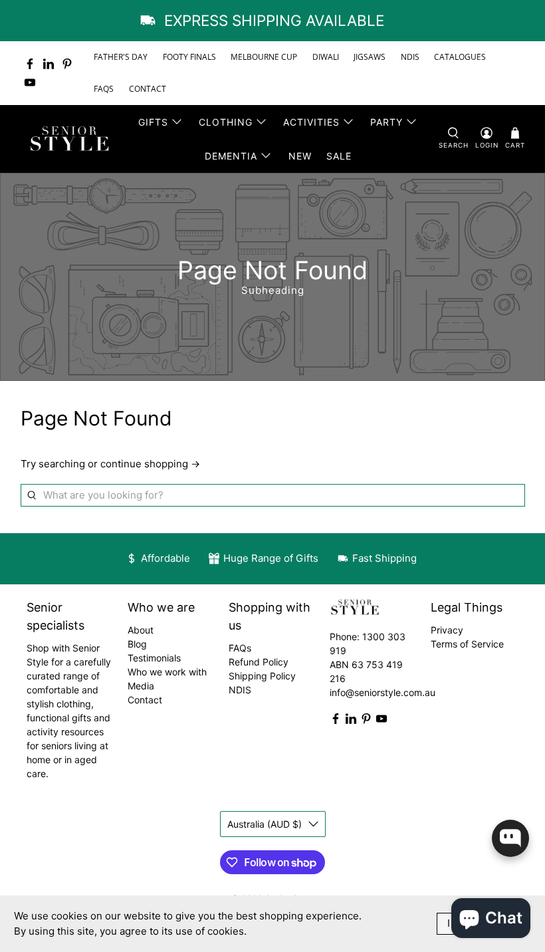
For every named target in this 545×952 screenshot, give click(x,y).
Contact (145, 699)
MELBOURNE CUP (264, 56)
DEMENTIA (231, 156)
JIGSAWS (369, 56)
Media (141, 685)
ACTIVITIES (311, 122)
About (141, 630)
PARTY (386, 122)
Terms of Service (467, 644)
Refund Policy (258, 661)
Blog (137, 644)
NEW (300, 156)
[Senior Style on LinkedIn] (48, 64)
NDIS (410, 56)
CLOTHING (226, 122)
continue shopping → (150, 463)
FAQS (104, 88)
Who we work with (167, 671)
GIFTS (153, 122)
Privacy (447, 630)
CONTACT (147, 88)
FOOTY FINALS (189, 56)
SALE (339, 156)
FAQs (240, 648)
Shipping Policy (262, 675)
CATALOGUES (460, 56)
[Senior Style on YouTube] (30, 82)
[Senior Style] (71, 139)
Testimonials (154, 657)
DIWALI (325, 56)
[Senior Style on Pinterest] (67, 64)
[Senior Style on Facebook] (30, 64)
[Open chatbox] (510, 838)
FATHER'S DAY (121, 56)
